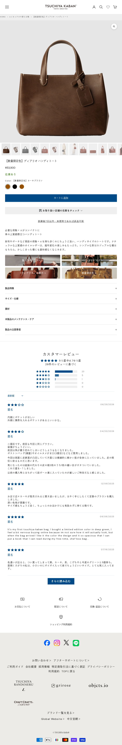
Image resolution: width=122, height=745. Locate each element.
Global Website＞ (53, 719)
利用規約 (54, 671)
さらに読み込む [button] (61, 581)
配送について (61, 606)
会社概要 (31, 666)
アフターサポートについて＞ (72, 660)
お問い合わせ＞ (42, 660)
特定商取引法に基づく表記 (68, 666)
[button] (43, 371)
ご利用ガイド (15, 666)
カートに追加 (61, 198)
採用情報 (44, 666)
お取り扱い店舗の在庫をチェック (61, 210)
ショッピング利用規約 (61, 624)
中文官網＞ (74, 719)
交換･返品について (99, 606)
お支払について (22, 606)
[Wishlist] (108, 7)
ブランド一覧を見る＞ (61, 713)
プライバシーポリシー (101, 666)
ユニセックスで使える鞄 (19, 17)
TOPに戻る (68, 671)
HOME (3, 17)
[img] (16, 405)
